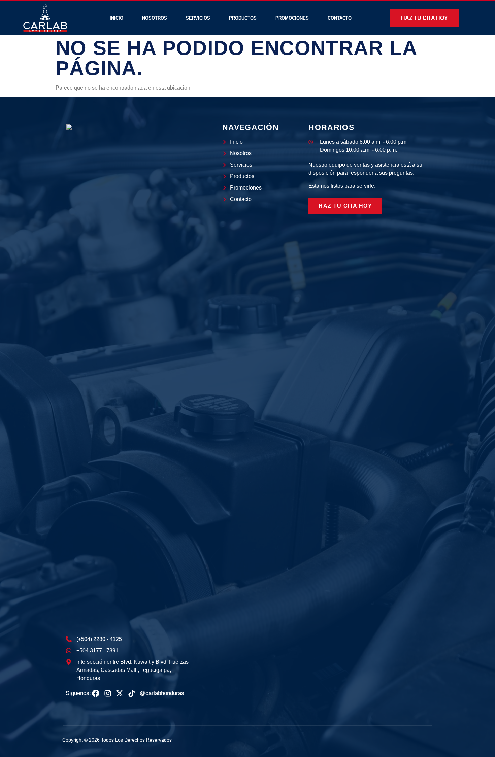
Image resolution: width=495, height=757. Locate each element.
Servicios (198, 18)
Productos (243, 18)
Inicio (116, 18)
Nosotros (154, 18)
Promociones (292, 18)
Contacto (340, 18)
